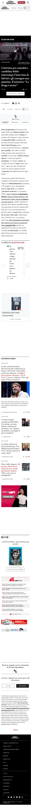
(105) (28, 89)
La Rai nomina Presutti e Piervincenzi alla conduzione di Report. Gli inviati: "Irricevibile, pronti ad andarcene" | (13, 369)
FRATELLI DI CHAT (11, 312)
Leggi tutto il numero (15, 569)
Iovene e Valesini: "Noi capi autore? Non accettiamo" (14, 378)
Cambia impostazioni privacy (11, 749)
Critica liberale (11, 276)
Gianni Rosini (6, 436)
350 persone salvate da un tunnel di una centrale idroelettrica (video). (10, 467)
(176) (28, 456)
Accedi (8, 686)
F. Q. (3, 89)
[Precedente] (3, 265)
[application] (15, 51)
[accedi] (28, 2)
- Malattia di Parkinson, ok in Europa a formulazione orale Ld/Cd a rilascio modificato (13, 605)
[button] (15, 51)
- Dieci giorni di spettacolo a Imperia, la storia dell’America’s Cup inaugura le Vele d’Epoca (14, 585)
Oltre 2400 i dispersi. (9, 464)
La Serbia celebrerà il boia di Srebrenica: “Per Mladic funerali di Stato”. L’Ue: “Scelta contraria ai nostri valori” (10, 448)
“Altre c (4, 473)
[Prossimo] (28, 265)
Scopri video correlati (15, 93)
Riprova (15, 729)
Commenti (6, 103)
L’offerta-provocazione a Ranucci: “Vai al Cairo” (13, 375)
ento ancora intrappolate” (8, 474)
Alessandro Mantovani (9, 412)
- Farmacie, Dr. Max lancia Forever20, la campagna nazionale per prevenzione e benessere (14, 593)
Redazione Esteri (7, 456)
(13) (29, 412)
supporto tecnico (5, 724)
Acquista (15, 319)
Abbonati (21, 2)
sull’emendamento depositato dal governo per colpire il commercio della (15, 222)
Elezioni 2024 (7, 39)
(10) (12, 278)
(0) (29, 436)
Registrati (22, 686)
